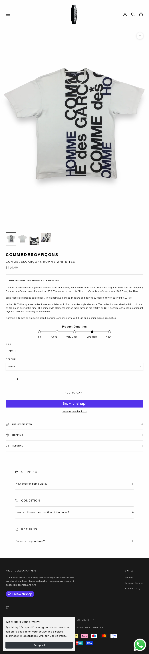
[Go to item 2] (22, 239)
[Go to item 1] (11, 239)
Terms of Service (134, 583)
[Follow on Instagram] (7, 608)
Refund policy (132, 588)
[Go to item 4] (46, 237)
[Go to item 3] (34, 239)
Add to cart (74, 392)
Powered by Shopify (90, 627)
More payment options (75, 411)
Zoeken (129, 577)
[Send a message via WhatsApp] (140, 645)
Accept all (39, 645)
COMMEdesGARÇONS (32, 254)
